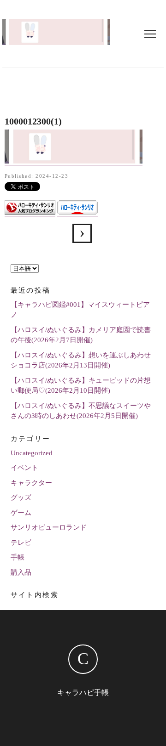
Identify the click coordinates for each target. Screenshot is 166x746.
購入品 (21, 572)
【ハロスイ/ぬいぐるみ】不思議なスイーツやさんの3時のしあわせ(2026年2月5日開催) (81, 411)
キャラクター (31, 482)
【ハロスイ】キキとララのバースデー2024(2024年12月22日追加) (82, 233)
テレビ (21, 542)
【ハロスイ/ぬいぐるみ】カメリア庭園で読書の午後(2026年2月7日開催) (81, 335)
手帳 (17, 557)
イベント (24, 467)
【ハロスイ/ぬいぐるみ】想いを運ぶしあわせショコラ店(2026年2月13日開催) (81, 360)
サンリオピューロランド (49, 527)
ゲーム (21, 512)
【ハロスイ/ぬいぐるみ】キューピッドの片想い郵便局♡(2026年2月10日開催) (81, 386)
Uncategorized (32, 453)
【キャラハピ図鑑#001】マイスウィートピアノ (80, 310)
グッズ (21, 497)
